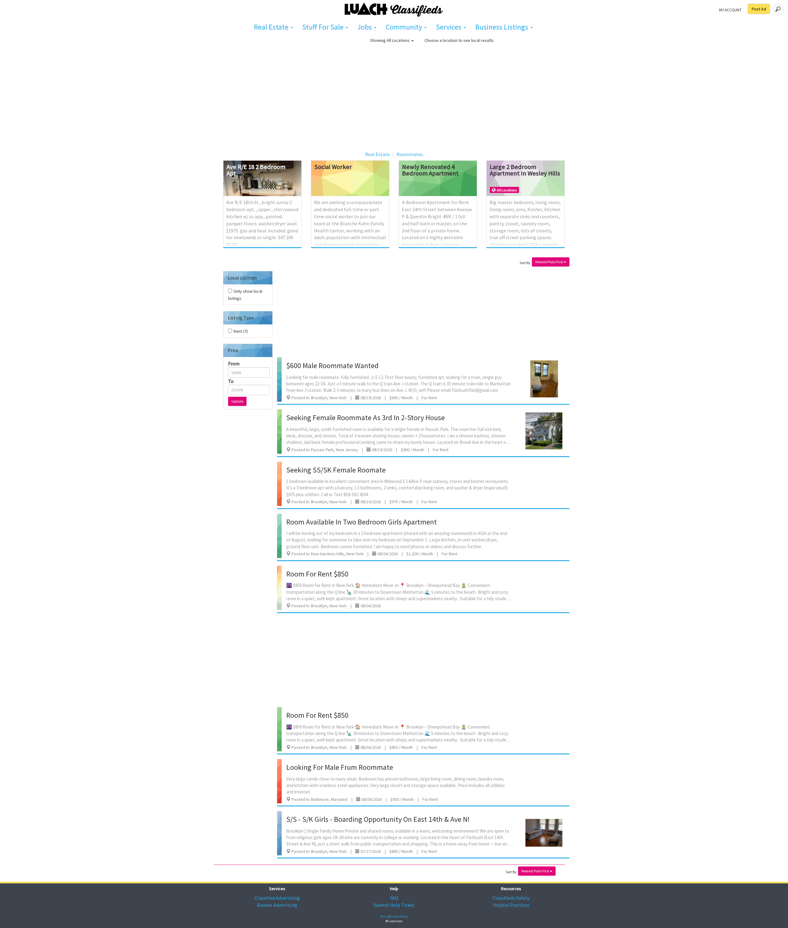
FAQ (394, 898)
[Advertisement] (394, 102)
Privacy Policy (399, 916)
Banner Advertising (277, 905)
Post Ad (759, 9)
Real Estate (272, 27)
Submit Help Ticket (394, 905)
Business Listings (502, 27)
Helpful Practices (511, 905)
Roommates (409, 154)
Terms (384, 916)
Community (405, 27)
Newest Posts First (549, 261)
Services (449, 27)
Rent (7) (241, 331)
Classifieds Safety (510, 898)
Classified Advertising (277, 898)
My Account (730, 9)
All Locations (399, 40)
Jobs (365, 27)
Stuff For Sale (323, 27)
